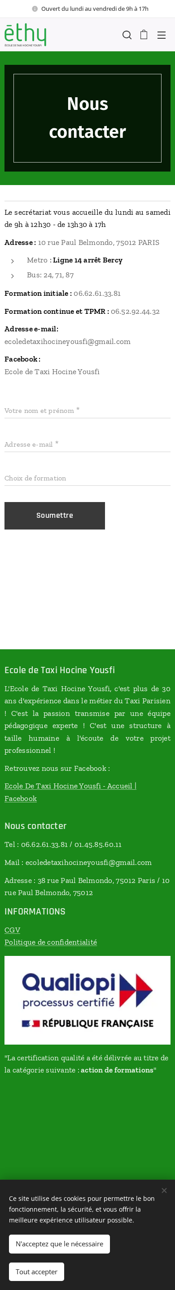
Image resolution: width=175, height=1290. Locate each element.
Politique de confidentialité (50, 941)
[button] (126, 34)
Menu (162, 35)
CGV (12, 929)
